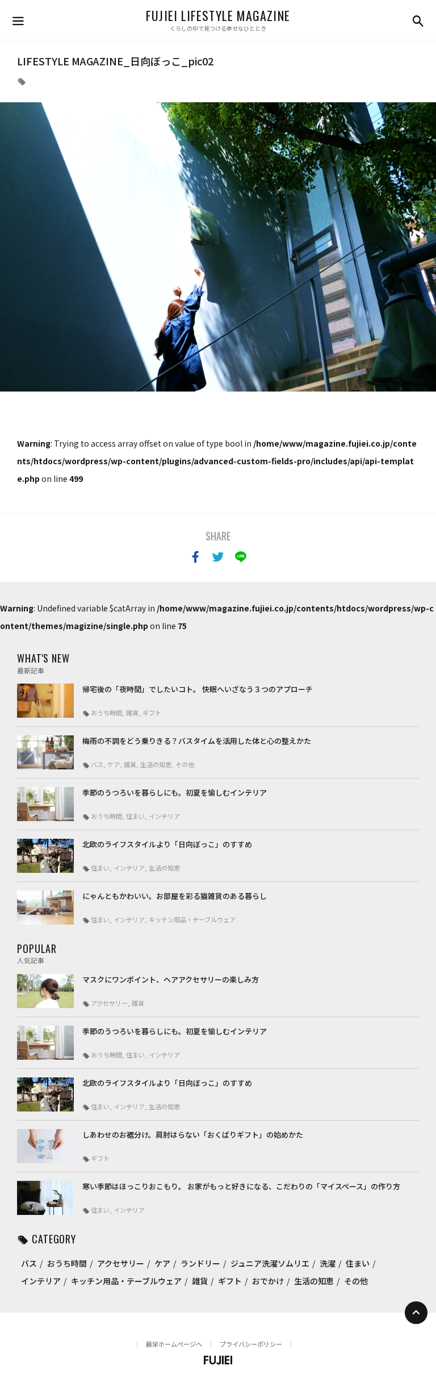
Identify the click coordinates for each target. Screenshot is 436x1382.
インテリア (41, 1281)
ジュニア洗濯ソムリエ (269, 1263)
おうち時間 (67, 1263)
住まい (358, 1263)
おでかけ (268, 1281)
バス (29, 1263)
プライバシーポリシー (251, 1343)
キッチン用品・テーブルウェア (126, 1281)
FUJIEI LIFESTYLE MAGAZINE (218, 15)
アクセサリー (120, 1263)
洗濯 (328, 1263)
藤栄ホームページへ (174, 1343)
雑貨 (200, 1281)
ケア (162, 1263)
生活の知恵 (314, 1281)
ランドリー (200, 1263)
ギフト (230, 1281)
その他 (356, 1281)
